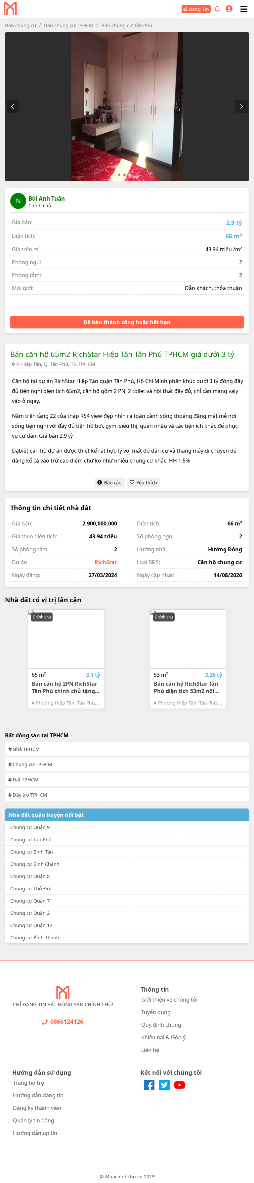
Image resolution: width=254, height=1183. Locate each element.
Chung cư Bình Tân (31, 851)
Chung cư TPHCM (32, 764)
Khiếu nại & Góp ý (163, 1037)
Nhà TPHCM (26, 749)
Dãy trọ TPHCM (30, 794)
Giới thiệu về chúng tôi (169, 999)
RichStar (106, 562)
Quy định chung (161, 1024)
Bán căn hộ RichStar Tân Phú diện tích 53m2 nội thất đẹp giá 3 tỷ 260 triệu (187, 687)
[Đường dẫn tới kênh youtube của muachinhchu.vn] (179, 1088)
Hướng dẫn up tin (35, 1133)
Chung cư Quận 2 (30, 913)
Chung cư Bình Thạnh (34, 937)
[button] (241, 106)
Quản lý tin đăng (33, 1120)
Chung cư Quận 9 (30, 827)
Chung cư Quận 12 (31, 925)
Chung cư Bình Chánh (35, 864)
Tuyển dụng (156, 1012)
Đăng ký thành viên (37, 1107)
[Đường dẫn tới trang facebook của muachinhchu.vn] (150, 1088)
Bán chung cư (20, 25)
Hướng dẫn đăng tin (38, 1095)
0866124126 (66, 1021)
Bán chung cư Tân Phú (126, 25)
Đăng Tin (199, 9)
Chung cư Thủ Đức (31, 888)
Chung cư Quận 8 (30, 876)
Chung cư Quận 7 (30, 900)
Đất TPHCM (25, 779)
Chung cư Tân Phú (31, 839)
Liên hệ (150, 1050)
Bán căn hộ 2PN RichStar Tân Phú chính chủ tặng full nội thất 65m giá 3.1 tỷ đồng (64, 687)
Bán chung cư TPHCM (69, 25)
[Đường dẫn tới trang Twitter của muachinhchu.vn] (165, 1088)
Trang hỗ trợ (28, 1082)
